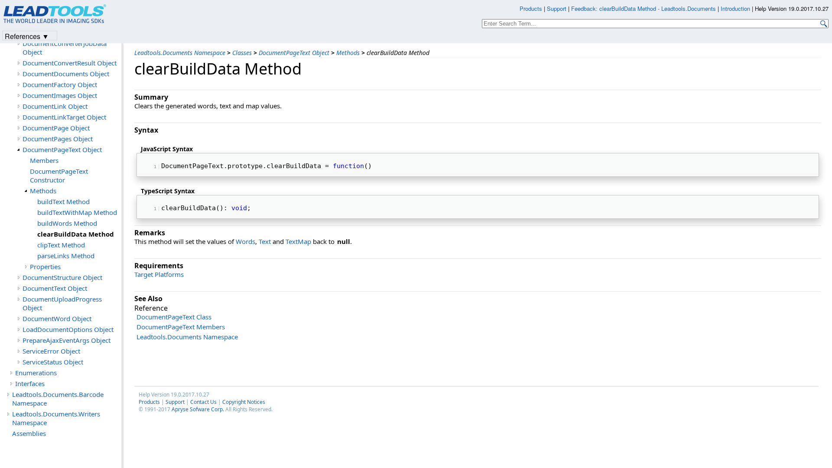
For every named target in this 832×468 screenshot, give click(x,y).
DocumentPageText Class (173, 316)
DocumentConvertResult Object (70, 62)
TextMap (298, 241)
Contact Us (203, 402)
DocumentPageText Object (294, 53)
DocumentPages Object (58, 138)
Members (44, 160)
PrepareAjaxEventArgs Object (66, 340)
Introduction (735, 8)
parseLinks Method (65, 255)
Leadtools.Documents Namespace (179, 53)
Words (245, 241)
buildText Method (63, 201)
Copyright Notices (243, 402)
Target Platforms (159, 274)
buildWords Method (67, 223)
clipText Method (61, 244)
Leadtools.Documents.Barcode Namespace (58, 398)
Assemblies (29, 433)
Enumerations (36, 372)
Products (149, 402)
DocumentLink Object (55, 106)
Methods (348, 53)
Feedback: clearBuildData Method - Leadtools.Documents (644, 8)
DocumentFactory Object (60, 84)
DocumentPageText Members (180, 326)
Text (265, 241)
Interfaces (30, 383)
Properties (45, 266)
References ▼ (27, 35)
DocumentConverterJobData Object (65, 47)
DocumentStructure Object (62, 277)
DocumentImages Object (60, 95)
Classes (242, 53)
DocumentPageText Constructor (59, 175)
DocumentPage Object (56, 128)
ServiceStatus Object (53, 362)
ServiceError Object (51, 351)
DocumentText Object (55, 288)
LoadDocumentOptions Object (68, 329)
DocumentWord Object (57, 318)
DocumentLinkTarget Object (64, 117)
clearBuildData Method (75, 234)
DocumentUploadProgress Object (62, 303)
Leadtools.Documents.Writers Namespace (56, 418)
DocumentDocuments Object (66, 73)
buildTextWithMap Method (77, 212)
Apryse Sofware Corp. (198, 409)
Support (175, 402)
